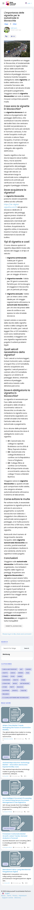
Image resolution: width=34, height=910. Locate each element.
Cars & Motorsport (9, 669)
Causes (28, 669)
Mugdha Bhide (8, 847)
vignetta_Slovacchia (13, 626)
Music (15, 683)
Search (26, 648)
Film (27, 673)
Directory (17, 898)
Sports (14, 690)
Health (15, 680)
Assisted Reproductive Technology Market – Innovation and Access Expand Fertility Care (16, 765)
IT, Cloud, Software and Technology (15, 698)
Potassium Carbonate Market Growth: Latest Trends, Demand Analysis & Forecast (15, 836)
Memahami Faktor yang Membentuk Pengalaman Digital (17, 871)
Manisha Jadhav (8, 739)
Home (23, 680)
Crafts (5, 673)
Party (12, 687)
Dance (13, 673)
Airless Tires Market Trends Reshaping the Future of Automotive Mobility (17, 727)
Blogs (6, 24)
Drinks (20, 673)
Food (12, 676)
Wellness (5, 694)
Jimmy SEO (7, 883)
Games (20, 676)
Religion (20, 687)
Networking (24, 683)
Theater (23, 690)
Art (21, 669)
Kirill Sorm (14, 28)
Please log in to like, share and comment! (17, 634)
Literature (6, 683)
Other (15, 24)
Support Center (8, 898)
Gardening (6, 680)
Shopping (5, 690)
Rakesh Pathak (8, 812)
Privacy (15, 896)
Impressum (23, 896)
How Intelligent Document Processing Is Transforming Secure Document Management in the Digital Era (17, 800)
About (3, 896)
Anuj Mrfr (6, 776)
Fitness (5, 676)
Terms (9, 896)
